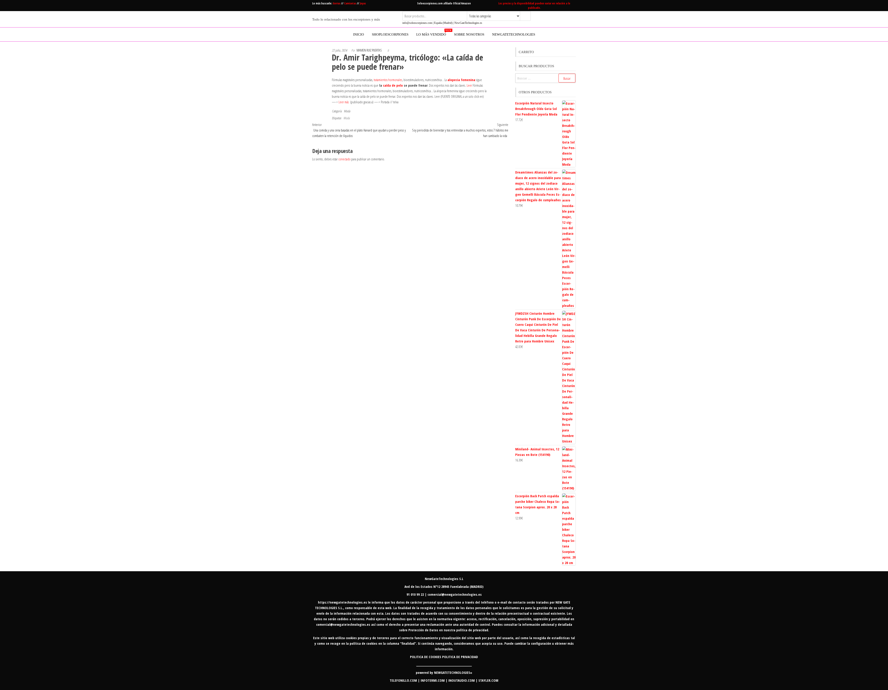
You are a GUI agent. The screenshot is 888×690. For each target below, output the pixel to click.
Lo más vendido (433, 32)
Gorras (337, 3)
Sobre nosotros (469, 34)
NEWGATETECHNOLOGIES (453, 672)
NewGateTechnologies (513, 34)
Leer (469, 85)
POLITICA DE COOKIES (425, 656)
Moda (347, 111)
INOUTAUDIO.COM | (463, 680)
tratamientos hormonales (388, 79)
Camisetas (350, 3)
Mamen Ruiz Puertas (369, 50)
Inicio (358, 34)
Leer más (344, 102)
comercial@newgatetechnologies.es (343, 624)
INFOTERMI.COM (433, 680)
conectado (344, 159)
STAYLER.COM (488, 680)
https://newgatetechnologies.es (342, 602)
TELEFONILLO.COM (403, 680)
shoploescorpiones (390, 34)
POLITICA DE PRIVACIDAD (460, 656)
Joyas (363, 3)
